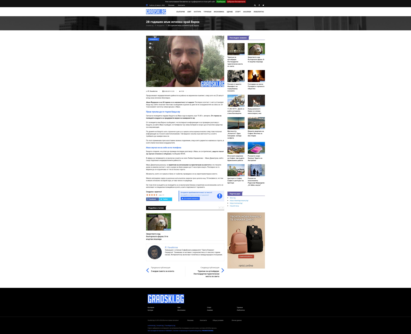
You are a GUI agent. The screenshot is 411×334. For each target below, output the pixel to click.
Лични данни (237, 320)
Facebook (152, 199)
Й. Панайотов (152, 91)
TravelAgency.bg (170, 325)
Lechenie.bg (151, 325)
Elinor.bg (232, 198)
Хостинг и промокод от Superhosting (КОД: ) (193, 331)
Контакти (181, 5)
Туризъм (207, 12)
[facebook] (259, 5)
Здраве (230, 12)
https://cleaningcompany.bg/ (239, 200)
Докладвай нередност (191, 198)
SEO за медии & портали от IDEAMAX (160, 331)
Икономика (219, 12)
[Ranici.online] (246, 240)
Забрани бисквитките (236, 1)
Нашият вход (234, 206)
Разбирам (221, 1)
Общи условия (218, 320)
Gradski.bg (149, 25)
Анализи (247, 12)
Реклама (171, 5)
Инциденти (160, 25)
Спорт (238, 12)
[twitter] (263, 5)
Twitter (165, 199)
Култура (197, 12)
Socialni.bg (160, 325)
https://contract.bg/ (236, 203)
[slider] (152, 195)
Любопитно (259, 12)
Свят (189, 12)
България (180, 12)
